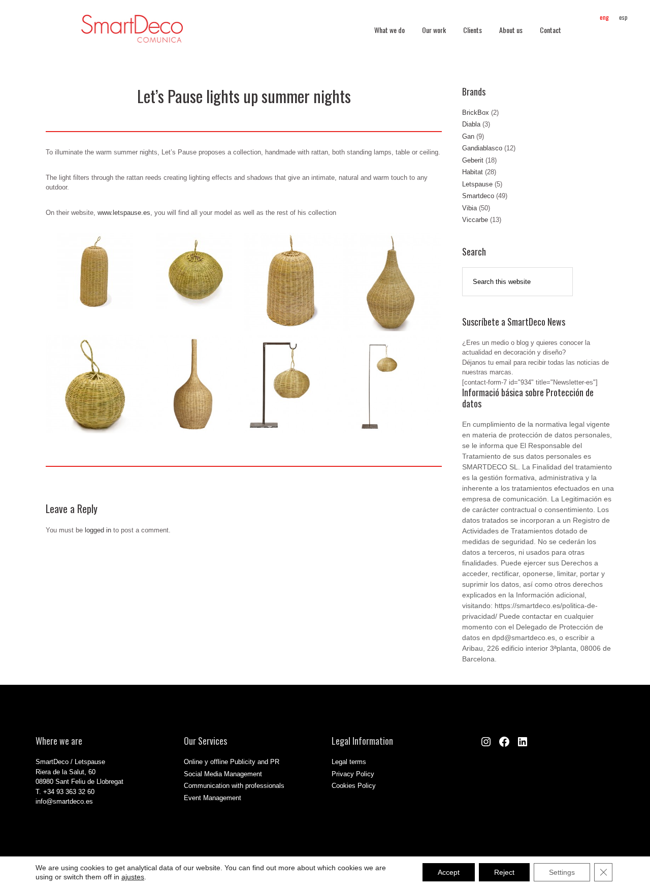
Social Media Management (223, 774)
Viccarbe (475, 220)
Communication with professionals (234, 785)
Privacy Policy (353, 774)
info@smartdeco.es (64, 801)
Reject (504, 872)
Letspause (477, 184)
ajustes (132, 877)
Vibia (469, 208)
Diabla (471, 124)
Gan (468, 136)
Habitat (472, 172)
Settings (562, 872)
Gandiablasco (482, 148)
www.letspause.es (124, 212)
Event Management (212, 798)
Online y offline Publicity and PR (231, 762)
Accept (449, 872)
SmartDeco (132, 34)
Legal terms (349, 762)
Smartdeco (478, 196)
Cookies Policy (354, 785)
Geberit (472, 160)
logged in (98, 530)
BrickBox (475, 112)
